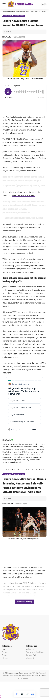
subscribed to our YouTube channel (26, 363)
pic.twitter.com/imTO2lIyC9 (27, 180)
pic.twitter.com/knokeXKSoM (16, 213)
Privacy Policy (25, 678)
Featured (7, 16)
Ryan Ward (31, 170)
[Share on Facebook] (16, 694)
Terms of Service (40, 676)
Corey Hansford (7, 504)
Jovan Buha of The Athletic (23, 195)
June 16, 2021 (38, 186)
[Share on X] (21, 694)
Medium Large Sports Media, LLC (20, 673)
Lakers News (19, 16)
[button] (5, 4)
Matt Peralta (6, 37)
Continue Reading (24, 602)
